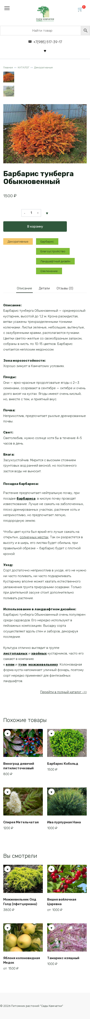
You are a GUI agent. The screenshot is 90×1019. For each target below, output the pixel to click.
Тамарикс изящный (63, 958)
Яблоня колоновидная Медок (21, 960)
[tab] (24, 288)
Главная (8, 67)
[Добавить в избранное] (47, 213)
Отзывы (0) (65, 288)
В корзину (35, 226)
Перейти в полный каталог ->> (63, 692)
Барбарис (47, 241)
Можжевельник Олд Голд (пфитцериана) (20, 902)
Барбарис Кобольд (62, 764)
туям (22, 664)
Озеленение (49, 271)
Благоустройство (52, 251)
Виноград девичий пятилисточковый (18, 766)
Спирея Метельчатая (21, 822)
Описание (24, 288)
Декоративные (43, 67)
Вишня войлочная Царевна (61, 902)
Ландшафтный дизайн (55, 261)
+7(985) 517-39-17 (47, 42)
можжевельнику (43, 664)
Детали (44, 288)
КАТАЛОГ (23, 67)
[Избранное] (45, 50)
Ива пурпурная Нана (64, 822)
